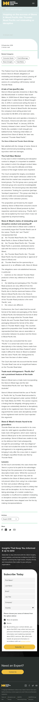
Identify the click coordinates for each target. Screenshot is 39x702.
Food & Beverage (23, 58)
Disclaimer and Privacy (11, 698)
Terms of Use (4, 698)
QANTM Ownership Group (22, 698)
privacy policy (25, 641)
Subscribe (18, 647)
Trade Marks (20, 62)
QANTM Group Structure (32, 698)
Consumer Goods (8, 58)
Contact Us (12, 672)
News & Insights (8, 62)
